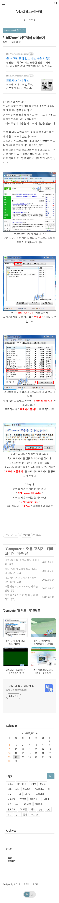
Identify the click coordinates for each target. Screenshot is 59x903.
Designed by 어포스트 (11, 884)
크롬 (17, 788)
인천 (48, 809)
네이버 (46, 799)
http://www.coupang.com (17, 54)
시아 (32, 809)
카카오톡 (38, 804)
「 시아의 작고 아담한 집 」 (29, 12)
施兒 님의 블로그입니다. (16, 690)
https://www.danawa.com (17, 76)
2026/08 (29, 733)
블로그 (10, 783)
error (17, 804)
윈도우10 (11, 799)
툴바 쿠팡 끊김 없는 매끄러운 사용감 (28, 58)
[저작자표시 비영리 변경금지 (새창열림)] (37, 535)
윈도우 (10, 793)
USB (9, 788)
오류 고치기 (35, 549)
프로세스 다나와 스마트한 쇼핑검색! (19, 80)
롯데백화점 (21, 783)
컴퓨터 (33, 783)
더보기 (50, 776)
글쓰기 (35, 884)
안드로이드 (39, 788)
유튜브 (42, 783)
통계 (25, 814)
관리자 (26, 884)
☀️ (27, 894)
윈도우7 (22, 799)
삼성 (40, 809)
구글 (19, 793)
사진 (9, 804)
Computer (14, 549)
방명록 (32, 19)
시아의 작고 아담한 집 (42, 793)
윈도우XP (11, 809)
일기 (17, 814)
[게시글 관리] (16, 535)
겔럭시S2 (27, 804)
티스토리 (26, 788)
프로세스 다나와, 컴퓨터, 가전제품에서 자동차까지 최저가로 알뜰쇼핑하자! (19, 86)
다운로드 (28, 793)
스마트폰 (23, 809)
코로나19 (34, 814)
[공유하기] (12, 535)
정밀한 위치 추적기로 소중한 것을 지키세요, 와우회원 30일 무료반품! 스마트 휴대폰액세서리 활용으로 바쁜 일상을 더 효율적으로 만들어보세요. (29, 64)
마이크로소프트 (35, 799)
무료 (9, 814)
